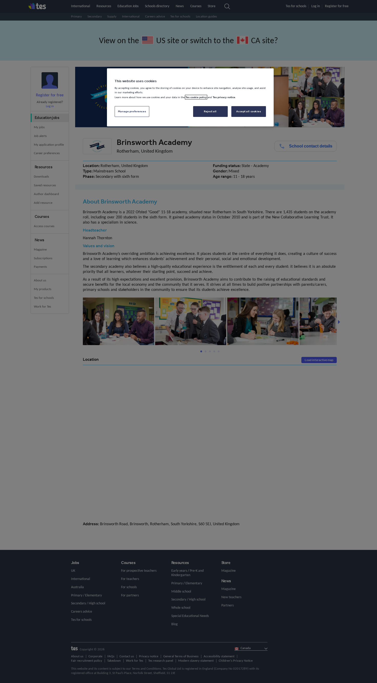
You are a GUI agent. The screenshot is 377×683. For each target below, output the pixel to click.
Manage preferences (132, 111)
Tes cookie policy (196, 97)
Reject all (210, 111)
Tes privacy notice (224, 97)
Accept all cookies (248, 111)
